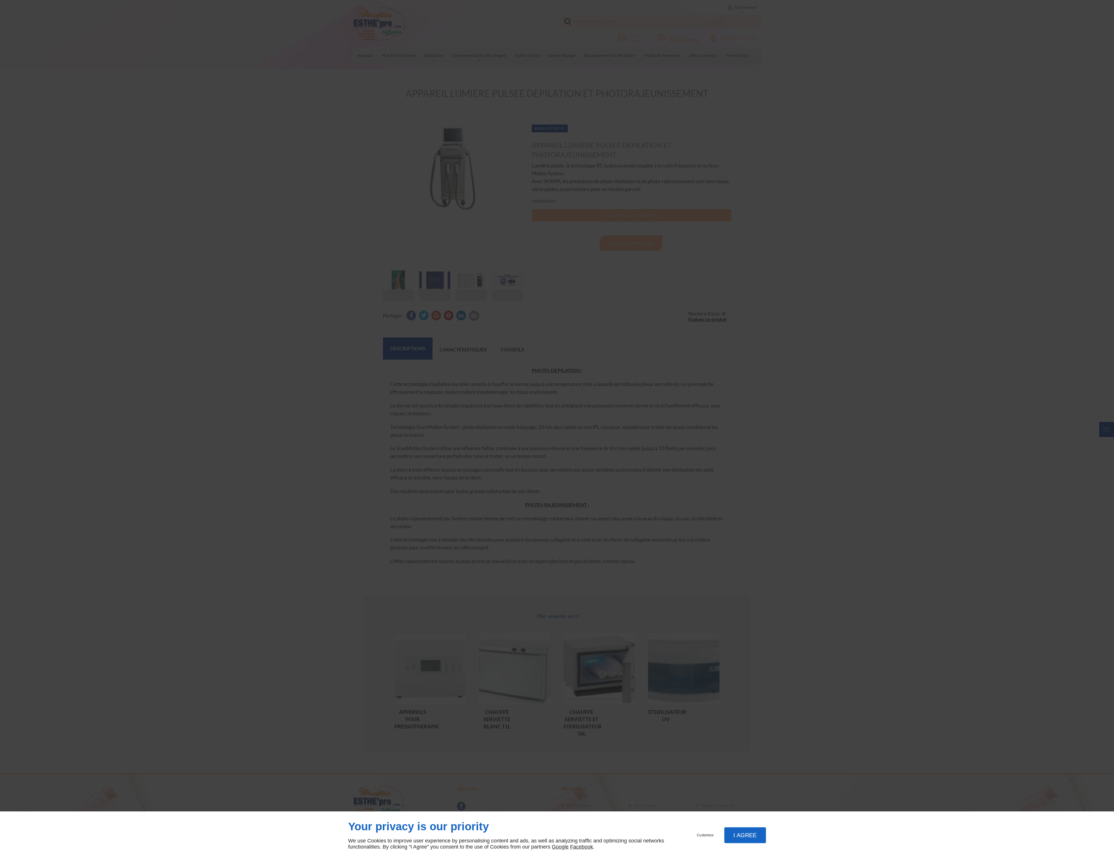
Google (560, 847)
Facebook (581, 847)
